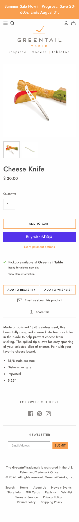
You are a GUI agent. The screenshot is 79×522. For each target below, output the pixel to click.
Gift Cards (33, 492)
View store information (21, 274)
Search (10, 487)
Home (24, 487)
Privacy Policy (52, 497)
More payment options (39, 247)
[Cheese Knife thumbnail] (30, 150)
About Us (39, 487)
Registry (50, 492)
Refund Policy (26, 502)
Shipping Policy (51, 502)
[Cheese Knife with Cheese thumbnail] (11, 150)
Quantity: (9, 194)
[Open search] (12, 23)
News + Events (61, 487)
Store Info (14, 492)
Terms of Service (26, 497)
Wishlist (66, 492)
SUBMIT (60, 445)
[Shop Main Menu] (5, 23)
